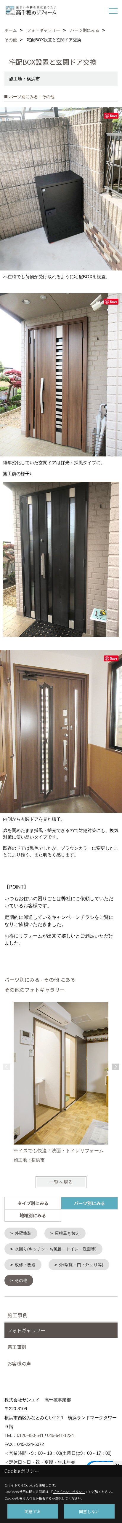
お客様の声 (19, 1363)
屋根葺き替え (67, 1233)
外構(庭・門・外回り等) (81, 1264)
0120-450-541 (30, 1435)
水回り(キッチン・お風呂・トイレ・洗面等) (56, 1249)
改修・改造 (25, 1264)
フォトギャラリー (26, 1330)
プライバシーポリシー (69, 1491)
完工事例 (16, 1346)
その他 (21, 1280)
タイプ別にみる (33, 1203)
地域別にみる (33, 1215)
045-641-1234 (60, 1435)
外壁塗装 (23, 1233)
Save (113, 115)
